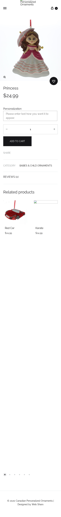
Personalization (12, 108)
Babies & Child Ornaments (36, 165)
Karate (39, 228)
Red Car (9, 228)
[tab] (30, 177)
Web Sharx (37, 504)
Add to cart (17, 141)
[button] (5, 474)
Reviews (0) (11, 176)
